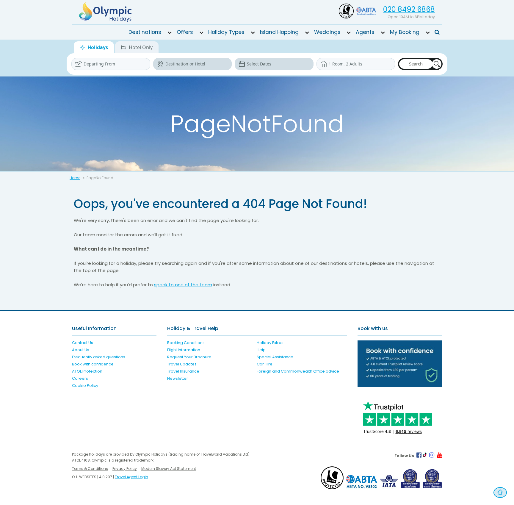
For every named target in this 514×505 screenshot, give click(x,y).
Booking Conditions (186, 342)
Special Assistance (275, 357)
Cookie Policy (85, 385)
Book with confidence (93, 364)
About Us (80, 350)
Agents (365, 32)
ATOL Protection (87, 371)
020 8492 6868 (409, 9)
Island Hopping (279, 32)
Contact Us (82, 342)
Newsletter (177, 378)
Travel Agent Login (131, 476)
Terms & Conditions (90, 468)
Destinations (144, 32)
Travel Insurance (183, 371)
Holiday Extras (270, 342)
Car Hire (264, 364)
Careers (80, 378)
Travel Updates (182, 364)
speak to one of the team (183, 285)
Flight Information (183, 350)
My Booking (404, 32)
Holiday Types (226, 32)
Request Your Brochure (189, 357)
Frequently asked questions (98, 357)
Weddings (327, 32)
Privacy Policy (124, 468)
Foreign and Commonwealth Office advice (298, 371)
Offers (185, 32)
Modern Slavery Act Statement (168, 468)
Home (75, 177)
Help (261, 350)
